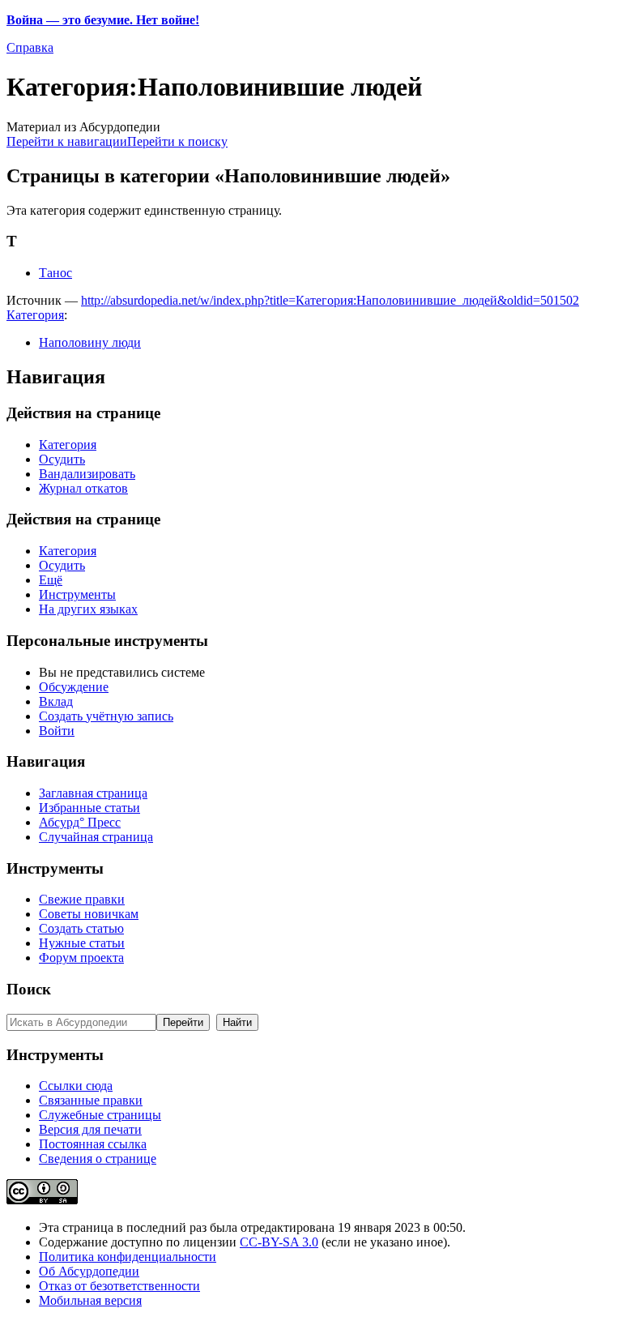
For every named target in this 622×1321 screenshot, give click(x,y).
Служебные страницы (100, 1115)
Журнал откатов (83, 488)
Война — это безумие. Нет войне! (102, 20)
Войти (57, 730)
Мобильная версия (90, 1300)
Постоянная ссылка (93, 1144)
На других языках (88, 609)
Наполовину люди (90, 342)
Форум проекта (81, 957)
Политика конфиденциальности (127, 1256)
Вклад (56, 701)
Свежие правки (82, 899)
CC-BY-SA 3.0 (279, 1242)
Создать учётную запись (106, 716)
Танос (55, 273)
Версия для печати (90, 1129)
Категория (35, 315)
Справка (29, 47)
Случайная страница (96, 837)
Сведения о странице (97, 1158)
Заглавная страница (93, 793)
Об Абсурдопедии (89, 1271)
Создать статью (81, 928)
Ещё (50, 580)
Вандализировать (87, 474)
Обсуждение (74, 687)
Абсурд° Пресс (80, 822)
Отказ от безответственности (119, 1286)
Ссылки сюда (76, 1085)
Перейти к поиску (177, 141)
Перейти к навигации (66, 141)
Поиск (28, 989)
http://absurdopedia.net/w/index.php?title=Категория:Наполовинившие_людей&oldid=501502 (330, 300)
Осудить (62, 459)
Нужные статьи (82, 943)
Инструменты (77, 594)
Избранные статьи (89, 807)
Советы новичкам (88, 914)
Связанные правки (91, 1100)
